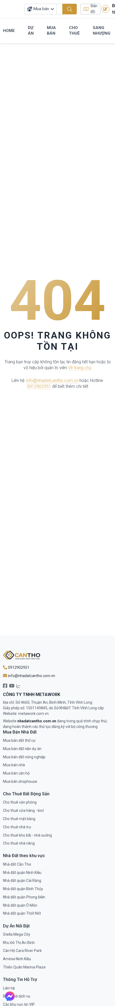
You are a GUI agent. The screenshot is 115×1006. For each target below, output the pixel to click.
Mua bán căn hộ (16, 773)
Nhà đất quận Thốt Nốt (22, 913)
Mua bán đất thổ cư (19, 740)
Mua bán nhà (14, 765)
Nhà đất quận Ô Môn (20, 905)
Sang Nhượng (101, 30)
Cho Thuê (74, 30)
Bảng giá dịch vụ (16, 996)
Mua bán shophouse (20, 781)
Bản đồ (93, 9)
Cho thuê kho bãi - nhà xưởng (27, 835)
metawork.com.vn (33, 713)
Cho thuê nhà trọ (17, 827)
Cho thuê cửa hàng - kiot (23, 810)
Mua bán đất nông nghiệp (24, 757)
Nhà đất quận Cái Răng (22, 880)
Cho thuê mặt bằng (19, 819)
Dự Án (31, 30)
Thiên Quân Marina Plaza (24, 967)
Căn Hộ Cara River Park (22, 950)
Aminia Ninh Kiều (17, 959)
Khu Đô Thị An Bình (19, 942)
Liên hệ (9, 988)
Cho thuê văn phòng (20, 802)
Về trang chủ (79, 367)
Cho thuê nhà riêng (19, 843)
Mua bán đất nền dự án (22, 749)
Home (9, 30)
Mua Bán (51, 30)
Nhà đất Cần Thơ (17, 864)
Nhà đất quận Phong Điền (24, 897)
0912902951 (39, 386)
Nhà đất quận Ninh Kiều (22, 872)
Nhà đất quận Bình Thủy (23, 889)
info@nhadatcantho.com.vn (52, 380)
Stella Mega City (16, 934)
